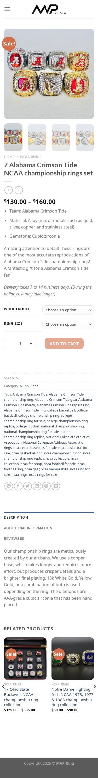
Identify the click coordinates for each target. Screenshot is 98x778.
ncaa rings (19, 474)
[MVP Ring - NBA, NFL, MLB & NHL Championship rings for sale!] (49, 9)
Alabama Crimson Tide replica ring (63, 405)
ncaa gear (32, 469)
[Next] (85, 74)
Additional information (28, 528)
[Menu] (7, 9)
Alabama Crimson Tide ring (25, 410)
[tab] (49, 517)
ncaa (17, 447)
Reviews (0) (14, 538)
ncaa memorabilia (54, 469)
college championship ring (38, 415)
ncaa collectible (57, 458)
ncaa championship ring (63, 453)
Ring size (13, 323)
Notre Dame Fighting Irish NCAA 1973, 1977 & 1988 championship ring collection (72, 697)
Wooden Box (17, 309)
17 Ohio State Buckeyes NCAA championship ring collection (21, 697)
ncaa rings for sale (43, 474)
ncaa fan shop (31, 463)
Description (16, 517)
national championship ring (62, 426)
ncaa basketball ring (27, 453)
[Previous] (12, 74)
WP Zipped (57, 768)
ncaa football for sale (60, 463)
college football (27, 426)
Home (9, 156)
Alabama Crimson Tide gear (56, 399)
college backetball (61, 410)
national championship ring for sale (31, 431)
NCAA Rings (30, 156)
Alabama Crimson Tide (30, 394)
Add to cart (64, 344)
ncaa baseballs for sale (39, 447)
